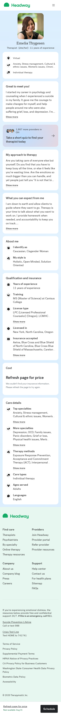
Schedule (49, 709)
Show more (12, 116)
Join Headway (40, 535)
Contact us (38, 574)
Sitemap (37, 583)
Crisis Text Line (11, 631)
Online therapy (11, 549)
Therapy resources (14, 554)
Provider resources (43, 549)
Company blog (11, 574)
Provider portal (41, 540)
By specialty (10, 545)
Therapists (9, 535)
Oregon (48, 332)
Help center (39, 569)
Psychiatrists (10, 540)
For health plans (41, 578)
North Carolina (34, 332)
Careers (7, 583)
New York (18, 332)
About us (8, 569)
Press (6, 578)
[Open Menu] (53, 5)
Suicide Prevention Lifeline (17, 622)
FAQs (35, 588)
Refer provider (40, 545)
